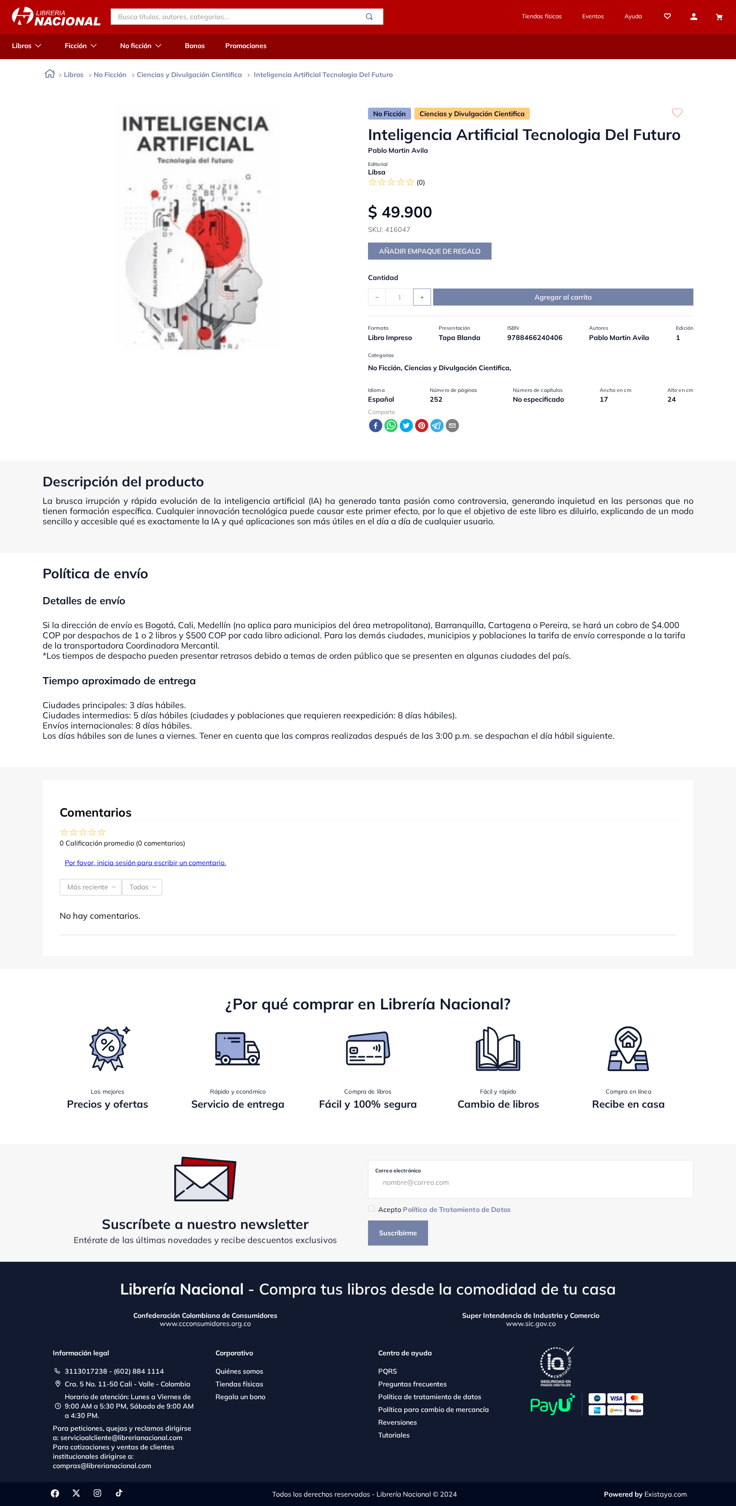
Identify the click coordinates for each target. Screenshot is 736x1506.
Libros (73, 74)
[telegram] (437, 426)
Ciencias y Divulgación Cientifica (189, 74)
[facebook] (375, 426)
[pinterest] (421, 426)
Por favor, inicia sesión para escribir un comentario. (145, 862)
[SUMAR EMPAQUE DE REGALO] (430, 251)
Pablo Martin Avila (398, 150)
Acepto (444, 1209)
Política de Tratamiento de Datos (456, 1209)
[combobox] (247, 17)
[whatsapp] (391, 426)
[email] (452, 426)
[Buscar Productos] (371, 16)
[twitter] (406, 426)
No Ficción (110, 74)
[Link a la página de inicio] (50, 75)
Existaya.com (665, 1494)
